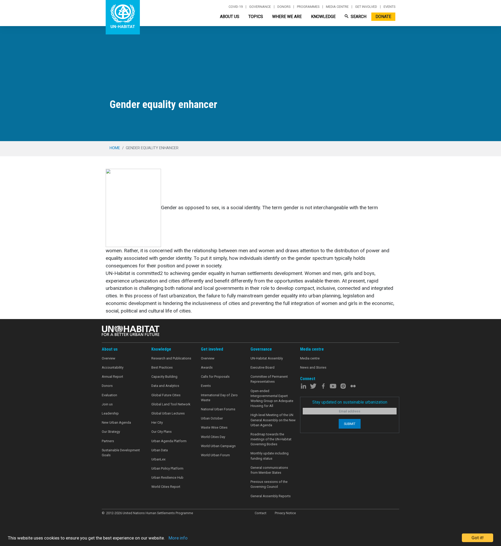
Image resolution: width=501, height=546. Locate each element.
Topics (255, 16)
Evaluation (109, 395)
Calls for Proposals (215, 377)
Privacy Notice (285, 513)
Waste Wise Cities (214, 427)
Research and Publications (171, 358)
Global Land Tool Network (170, 404)
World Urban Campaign (218, 446)
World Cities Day (213, 437)
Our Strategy (111, 432)
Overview (108, 358)
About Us (229, 16)
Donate (383, 16)
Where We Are (287, 16)
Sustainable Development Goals (121, 452)
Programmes (308, 6)
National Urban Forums (218, 409)
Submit (349, 424)
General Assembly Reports (270, 496)
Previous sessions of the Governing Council (269, 484)
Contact (260, 513)
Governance (260, 6)
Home (115, 148)
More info (178, 538)
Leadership (110, 413)
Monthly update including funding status (269, 455)
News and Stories (313, 367)
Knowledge (323, 16)
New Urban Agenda (116, 422)
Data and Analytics (165, 386)
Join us (107, 404)
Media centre (337, 6)
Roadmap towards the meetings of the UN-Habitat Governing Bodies (270, 439)
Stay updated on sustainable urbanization (349, 402)
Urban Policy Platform (167, 468)
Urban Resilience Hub (167, 477)
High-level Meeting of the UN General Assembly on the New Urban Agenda (273, 420)
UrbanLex (158, 459)
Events (389, 6)
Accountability (112, 367)
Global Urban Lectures (168, 413)
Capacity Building (164, 377)
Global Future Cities (166, 395)
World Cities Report (165, 487)
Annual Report (112, 377)
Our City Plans (161, 432)
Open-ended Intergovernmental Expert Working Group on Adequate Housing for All (271, 398)
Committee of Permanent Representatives (269, 379)
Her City (157, 422)
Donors (283, 6)
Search (358, 16)
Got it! (478, 537)
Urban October (212, 418)
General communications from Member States (269, 470)
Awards (207, 367)
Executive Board (262, 367)
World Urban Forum (215, 455)
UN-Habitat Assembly (266, 358)
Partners (108, 441)
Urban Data (159, 450)
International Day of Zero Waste (219, 397)
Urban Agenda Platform (169, 441)
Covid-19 (236, 6)
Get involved (366, 6)
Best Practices (162, 367)
